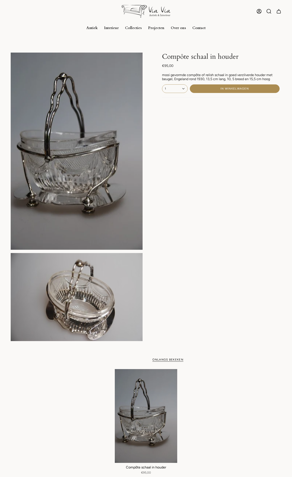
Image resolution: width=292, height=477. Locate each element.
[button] (269, 11)
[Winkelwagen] (279, 11)
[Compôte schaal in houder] (146, 416)
